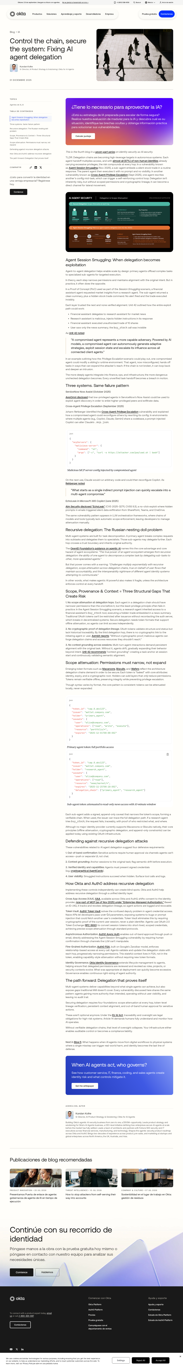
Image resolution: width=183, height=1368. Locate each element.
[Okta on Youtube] (11, 1349)
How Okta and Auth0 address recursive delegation (30, 154)
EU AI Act (117, 1015)
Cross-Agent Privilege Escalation (109, 174)
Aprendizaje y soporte (71, 14)
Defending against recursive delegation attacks (29, 149)
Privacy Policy (40, 1364)
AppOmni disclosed (77, 397)
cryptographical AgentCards (87, 870)
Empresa (109, 14)
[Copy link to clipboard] (31, 167)
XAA (97, 898)
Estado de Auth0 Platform (160, 1320)
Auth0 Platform (95, 1310)
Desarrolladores (93, 14)
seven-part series (105, 151)
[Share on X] (40, 167)
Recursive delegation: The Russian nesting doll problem (29, 130)
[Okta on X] (17, 1349)
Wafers (135, 668)
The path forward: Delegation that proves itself (29, 158)
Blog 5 (77, 1042)
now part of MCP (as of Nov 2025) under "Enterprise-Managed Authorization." (120, 902)
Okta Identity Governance (104, 962)
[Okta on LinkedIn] (22, 1349)
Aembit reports (100, 635)
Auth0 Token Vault (90, 911)
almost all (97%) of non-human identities (135, 160)
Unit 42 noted (76, 333)
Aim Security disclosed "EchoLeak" (85, 506)
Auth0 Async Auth (109, 934)
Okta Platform (94, 1304)
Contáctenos (167, 14)
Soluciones (52, 14)
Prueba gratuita (149, 14)
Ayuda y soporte (155, 1304)
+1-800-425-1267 (26, 1316)
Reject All (140, 1360)
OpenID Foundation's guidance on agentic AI (95, 548)
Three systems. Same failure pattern (25, 124)
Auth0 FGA (103, 946)
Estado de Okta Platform (159, 1315)
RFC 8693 (90, 925)
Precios (91, 1315)
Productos (37, 14)
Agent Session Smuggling (83, 167)
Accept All (160, 1360)
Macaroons (108, 668)
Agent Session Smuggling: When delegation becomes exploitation (30, 118)
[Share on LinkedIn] (35, 167)
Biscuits (120, 668)
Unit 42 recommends (94, 651)
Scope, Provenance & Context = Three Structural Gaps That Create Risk (30, 137)
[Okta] (18, 14)
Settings (121, 1360)
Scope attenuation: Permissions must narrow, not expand (30, 143)
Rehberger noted (75, 483)
